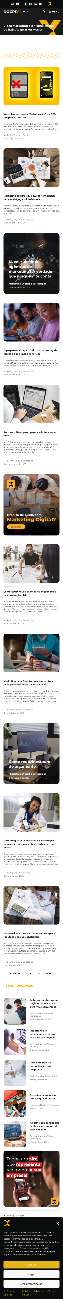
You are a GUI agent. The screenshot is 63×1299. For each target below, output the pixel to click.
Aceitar (31, 1264)
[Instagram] (31, 4)
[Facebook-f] (25, 4)
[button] (57, 1223)
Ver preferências (31, 1283)
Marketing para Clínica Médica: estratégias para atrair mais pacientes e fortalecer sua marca (29, 844)
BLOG (25, 11)
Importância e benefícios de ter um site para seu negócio (42, 1034)
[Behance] (41, 4)
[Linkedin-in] (36, 4)
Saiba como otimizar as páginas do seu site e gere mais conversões (44, 1003)
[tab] (20, 987)
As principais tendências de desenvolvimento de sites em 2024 (44, 1126)
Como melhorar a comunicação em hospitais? (40, 1066)
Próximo (48, 973)
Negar (31, 1274)
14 (39, 973)
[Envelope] (18, 4)
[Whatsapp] (12, 4)
